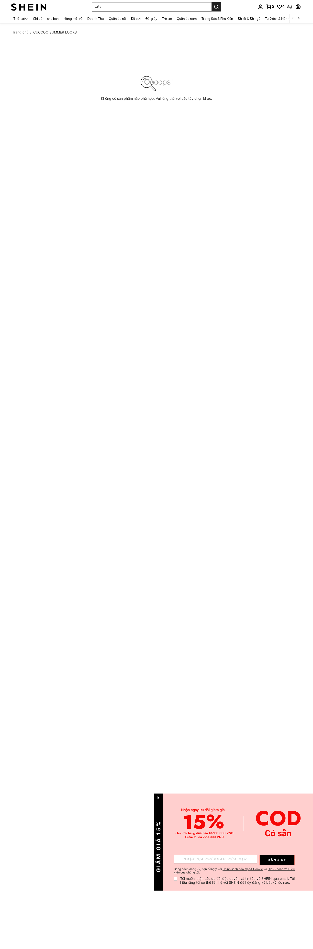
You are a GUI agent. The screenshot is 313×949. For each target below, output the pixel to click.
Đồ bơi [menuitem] (136, 19)
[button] (290, 7)
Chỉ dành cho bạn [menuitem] (46, 19)
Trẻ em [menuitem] (167, 19)
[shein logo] (28, 7)
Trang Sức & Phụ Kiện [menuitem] (217, 19)
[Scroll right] (299, 18)
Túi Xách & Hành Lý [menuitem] (279, 19)
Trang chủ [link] (20, 32)
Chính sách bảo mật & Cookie (243, 869)
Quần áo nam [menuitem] (187, 19)
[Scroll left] (293, 18)
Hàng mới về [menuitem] (73, 19)
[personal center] (260, 7)
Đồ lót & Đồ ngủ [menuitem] (249, 19)
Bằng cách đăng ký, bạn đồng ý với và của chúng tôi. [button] (234, 870)
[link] (270, 7)
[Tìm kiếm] (216, 6)
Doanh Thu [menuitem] (95, 19)
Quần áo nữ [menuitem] (117, 19)
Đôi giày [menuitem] (151, 19)
